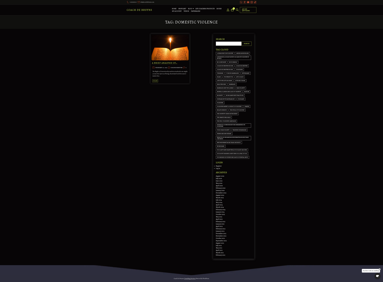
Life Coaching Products (205, 9)
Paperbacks (195, 11)
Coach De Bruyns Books (225, 69)
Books (219, 9)
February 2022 (220, 229)
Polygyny (220, 103)
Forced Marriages (232, 73)
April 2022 (219, 226)
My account (177, 11)
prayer (247, 106)
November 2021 (221, 236)
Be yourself (233, 62)
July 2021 (219, 245)
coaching (239, 69)
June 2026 (219, 181)
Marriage (232, 84)
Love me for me (240, 80)
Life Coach (240, 77)
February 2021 (220, 255)
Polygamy (241, 99)
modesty (220, 95)
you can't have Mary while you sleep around (232, 150)
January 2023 (220, 224)
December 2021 (221, 233)
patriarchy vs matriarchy (226, 99)
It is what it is (228, 77)
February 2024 (220, 210)
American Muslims (242, 53)
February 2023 (220, 221)
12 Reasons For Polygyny (225, 53)
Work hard (220, 146)
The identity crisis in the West (227, 113)
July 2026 (219, 178)
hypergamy (245, 73)
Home (174, 9)
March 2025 (220, 198)
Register (219, 166)
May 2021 (219, 248)
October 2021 (220, 238)
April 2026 (219, 186)
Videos (186, 11)
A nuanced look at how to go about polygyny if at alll (233, 57)
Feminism (220, 73)
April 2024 (219, 205)
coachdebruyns (177, 67)
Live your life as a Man (224, 80)
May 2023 (219, 217)
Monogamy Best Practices (235, 95)
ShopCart (182, 9)
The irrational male (224, 117)
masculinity (240, 88)
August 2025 (220, 195)
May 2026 (219, 183)
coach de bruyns (242, 66)
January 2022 (220, 231)
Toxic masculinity (223, 130)
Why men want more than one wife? (229, 142)
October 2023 (220, 214)
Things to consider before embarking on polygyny (231, 125)
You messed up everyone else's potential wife (232, 157)
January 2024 (220, 212)
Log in (218, 168)
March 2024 (220, 207)
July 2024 (219, 200)
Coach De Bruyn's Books (225, 66)
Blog (190, 9)
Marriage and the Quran (225, 88)
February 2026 (220, 188)
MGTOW (246, 91)
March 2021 (220, 253)
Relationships (222, 110)
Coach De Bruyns (139, 10)
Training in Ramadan (239, 130)
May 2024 (219, 202)
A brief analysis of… (164, 62)
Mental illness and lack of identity (229, 91)
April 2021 (219, 250)
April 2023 (219, 219)
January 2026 (220, 190)
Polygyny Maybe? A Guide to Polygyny (229, 106)
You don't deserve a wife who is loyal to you (232, 153)
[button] (378, 276)
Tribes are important (224, 133)
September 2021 (221, 241)
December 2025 (221, 193)
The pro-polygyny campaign (226, 121)
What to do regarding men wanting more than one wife (233, 138)
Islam (155, 81)
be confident (221, 62)
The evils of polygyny (237, 110)
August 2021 (220, 243)
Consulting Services (190, 279)
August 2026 (220, 176)
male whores (221, 84)
